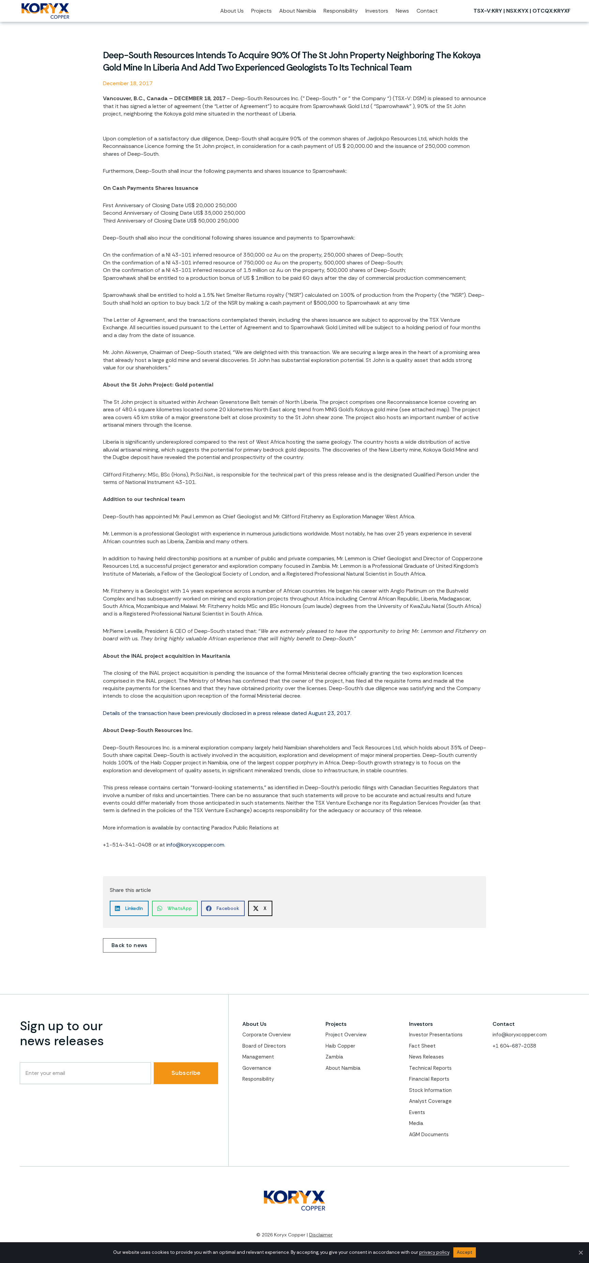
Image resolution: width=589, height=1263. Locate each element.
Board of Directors (264, 1046)
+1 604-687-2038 (514, 1046)
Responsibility (258, 1079)
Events (417, 1112)
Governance (256, 1068)
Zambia (334, 1056)
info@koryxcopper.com (195, 844)
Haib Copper (340, 1046)
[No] (580, 1252)
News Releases (426, 1056)
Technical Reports (430, 1068)
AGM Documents (429, 1134)
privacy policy (434, 1252)
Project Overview (346, 1034)
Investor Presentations (436, 1034)
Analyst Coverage (430, 1101)
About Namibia (343, 1068)
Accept (465, 1252)
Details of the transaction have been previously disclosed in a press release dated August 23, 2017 (226, 713)
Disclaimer (321, 1235)
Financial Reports (429, 1079)
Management (258, 1056)
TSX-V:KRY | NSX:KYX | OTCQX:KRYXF (522, 10)
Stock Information (430, 1090)
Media (416, 1123)
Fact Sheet (422, 1046)
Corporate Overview (266, 1034)
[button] (129, 908)
